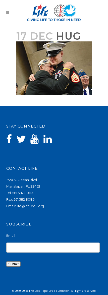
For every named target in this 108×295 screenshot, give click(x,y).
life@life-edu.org (30, 206)
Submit (13, 264)
